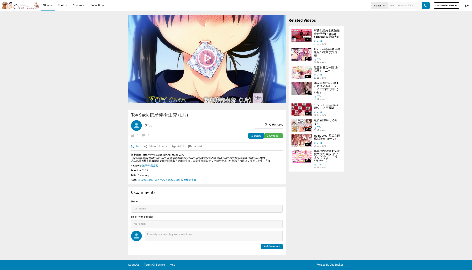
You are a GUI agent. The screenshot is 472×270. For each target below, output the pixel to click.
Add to (181, 146)
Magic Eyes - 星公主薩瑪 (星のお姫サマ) (327, 137)
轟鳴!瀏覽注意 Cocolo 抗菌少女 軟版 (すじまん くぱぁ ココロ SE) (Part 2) (327, 156)
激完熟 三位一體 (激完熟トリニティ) (326, 69)
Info (138, 146)
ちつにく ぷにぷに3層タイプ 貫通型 (326, 106)
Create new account (446, 5)
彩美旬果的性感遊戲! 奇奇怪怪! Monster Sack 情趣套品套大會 (327, 34)
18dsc (150, 180)
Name (134, 201)
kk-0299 (142, 180)
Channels (78, 5)
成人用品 (160, 180)
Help (172, 265)
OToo (148, 125)
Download (273, 135)
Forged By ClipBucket (330, 265)
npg (168, 180)
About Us (133, 265)
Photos (62, 5)
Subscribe (256, 136)
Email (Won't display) (142, 216)
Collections (97, 5)
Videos (47, 5)
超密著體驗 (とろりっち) (327, 122)
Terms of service (154, 265)
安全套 (154, 165)
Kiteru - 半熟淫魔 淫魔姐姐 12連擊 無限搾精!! (327, 52)
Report (198, 146)
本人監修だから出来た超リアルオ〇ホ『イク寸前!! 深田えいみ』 (326, 87)
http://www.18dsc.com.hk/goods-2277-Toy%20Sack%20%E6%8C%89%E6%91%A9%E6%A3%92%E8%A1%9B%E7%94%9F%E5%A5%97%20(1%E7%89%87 (194, 156)
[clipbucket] (20, 5)
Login (465, 5)
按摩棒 (146, 165)
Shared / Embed (159, 146)
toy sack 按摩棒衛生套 (183, 180)
